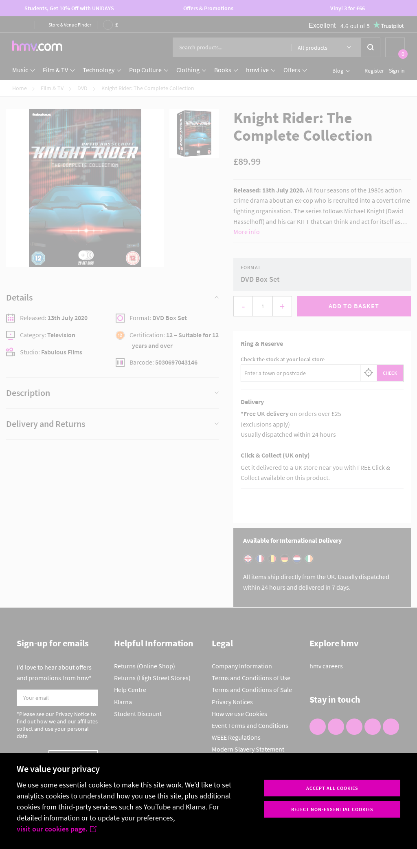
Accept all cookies (332, 788)
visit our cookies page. (52, 829)
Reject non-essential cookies (332, 809)
